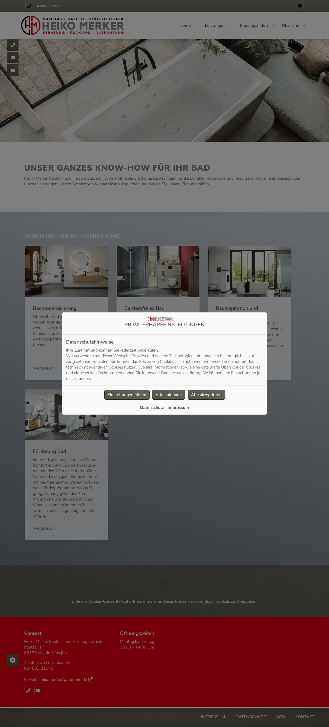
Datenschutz (152, 407)
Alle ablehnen (169, 395)
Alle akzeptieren (206, 395)
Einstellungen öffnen (127, 395)
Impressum (178, 407)
